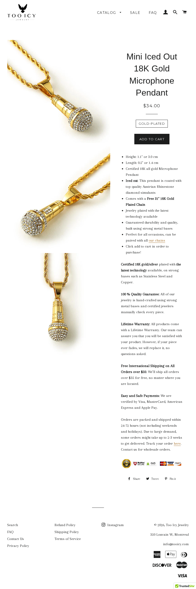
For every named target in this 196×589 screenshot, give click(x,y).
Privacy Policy (18, 546)
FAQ (153, 13)
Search (12, 525)
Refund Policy (65, 525)
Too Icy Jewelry (177, 525)
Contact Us (15, 539)
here (177, 443)
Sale (135, 13)
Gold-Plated (152, 123)
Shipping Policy (66, 532)
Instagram (115, 525)
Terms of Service (67, 539)
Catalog (107, 13)
